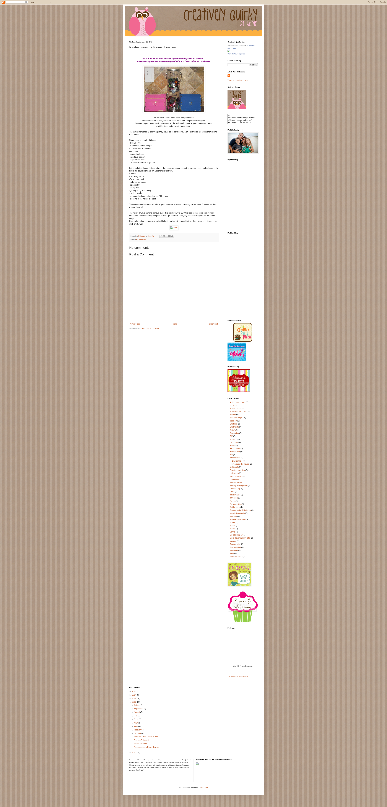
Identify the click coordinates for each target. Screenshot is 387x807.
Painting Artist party (142, 740)
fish (231, 455)
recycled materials (237, 513)
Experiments (235, 449)
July (136, 716)
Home (174, 324)
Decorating (234, 433)
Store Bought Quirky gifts (240, 538)
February (138, 730)
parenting (234, 498)
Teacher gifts (235, 544)
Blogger (204, 787)
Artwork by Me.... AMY (238, 411)
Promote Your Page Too (236, 54)
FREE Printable (236, 461)
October (137, 705)
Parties (233, 501)
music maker (235, 495)
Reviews (233, 516)
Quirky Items (235, 507)
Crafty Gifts (234, 427)
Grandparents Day (237, 470)
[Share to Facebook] (169, 236)
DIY (231, 436)
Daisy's (233, 430)
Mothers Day (235, 489)
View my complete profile (238, 80)
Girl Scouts (234, 467)
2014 (134, 695)
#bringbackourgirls (237, 402)
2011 (134, 752)
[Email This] (160, 236)
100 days (233, 405)
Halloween (234, 473)
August (137, 712)
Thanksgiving (235, 547)
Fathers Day (235, 452)
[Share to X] (166, 236)
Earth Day (234, 442)
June (136, 719)
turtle (232, 553)
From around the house (239, 464)
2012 (134, 702)
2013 (134, 699)
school (232, 522)
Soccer (233, 526)
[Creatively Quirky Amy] (229, 51)
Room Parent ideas (238, 519)
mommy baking (236, 482)
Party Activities (236, 504)
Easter (232, 445)
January (137, 733)
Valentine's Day (236, 556)
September (139, 709)
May (136, 723)
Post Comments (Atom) (149, 328)
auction (233, 415)
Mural (232, 492)
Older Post (213, 324)
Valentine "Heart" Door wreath (146, 736)
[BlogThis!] (163, 236)
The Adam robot (140, 744)
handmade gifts (236, 476)
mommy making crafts (239, 486)
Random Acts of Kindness (240, 510)
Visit (238, 676)
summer (233, 541)
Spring (232, 532)
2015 (134, 691)
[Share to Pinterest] (172, 236)
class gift (233, 421)
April (136, 726)
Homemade (234, 479)
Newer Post (135, 324)
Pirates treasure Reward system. (147, 747)
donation (233, 439)
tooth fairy (234, 550)
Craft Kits (233, 424)
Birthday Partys (236, 418)
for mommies (141, 240)
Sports (232, 529)
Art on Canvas (235, 408)
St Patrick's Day (236, 535)
